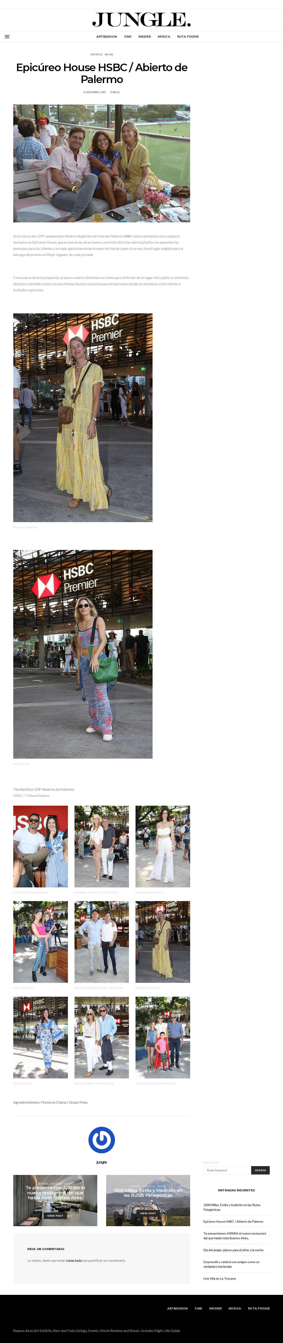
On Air (109, 54)
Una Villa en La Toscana (219, 1278)
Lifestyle (96, 54)
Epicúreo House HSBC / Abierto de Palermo (233, 1221)
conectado (74, 1260)
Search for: (211, 1162)
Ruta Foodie (188, 36)
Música (164, 36)
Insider (144, 36)
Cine (127, 36)
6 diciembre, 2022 (95, 92)
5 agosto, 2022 (48, 1205)
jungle (115, 92)
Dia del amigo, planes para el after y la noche (233, 1250)
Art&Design (106, 36)
